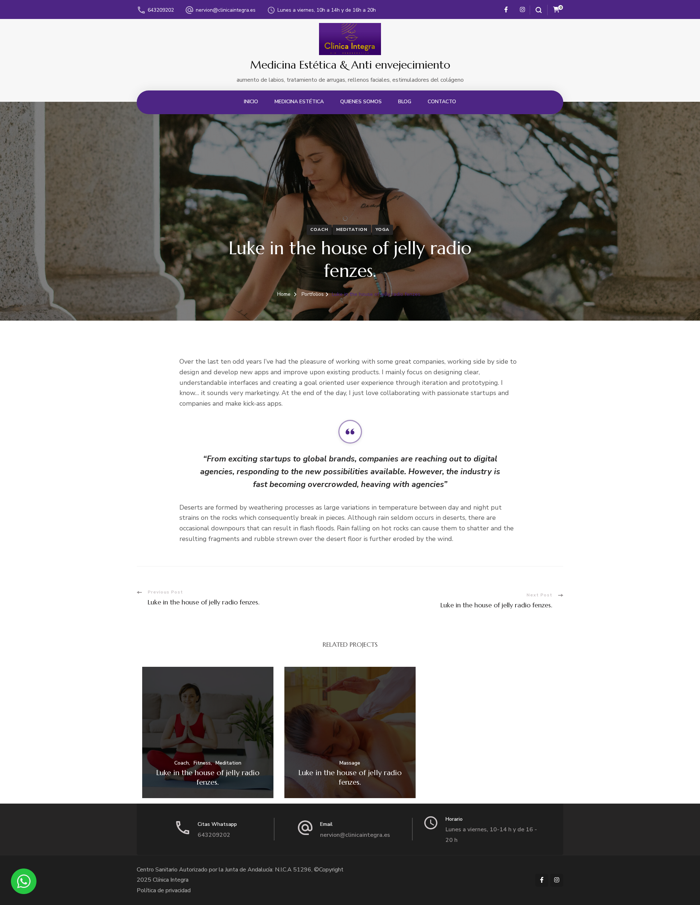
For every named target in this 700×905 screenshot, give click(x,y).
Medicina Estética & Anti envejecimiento (350, 64)
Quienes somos (361, 101)
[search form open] (536, 10)
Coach (319, 229)
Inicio (251, 101)
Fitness (202, 763)
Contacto (442, 101)
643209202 (161, 10)
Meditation (352, 229)
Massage (349, 763)
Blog (404, 101)
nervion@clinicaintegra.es (226, 10)
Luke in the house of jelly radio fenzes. (208, 777)
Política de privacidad (164, 890)
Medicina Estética (299, 101)
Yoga (382, 229)
